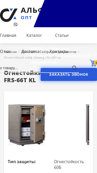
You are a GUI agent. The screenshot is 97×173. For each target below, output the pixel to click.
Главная (8, 35)
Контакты (59, 51)
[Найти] (74, 67)
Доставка (30, 51)
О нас (5, 51)
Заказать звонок (68, 74)
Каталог (34, 35)
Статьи (62, 35)
